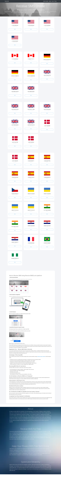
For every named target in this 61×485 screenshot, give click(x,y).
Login (53, 1)
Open (15, 29)
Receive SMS (7, 1)
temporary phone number (41, 356)
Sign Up (50, 1)
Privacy (55, 1)
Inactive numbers (45, 1)
